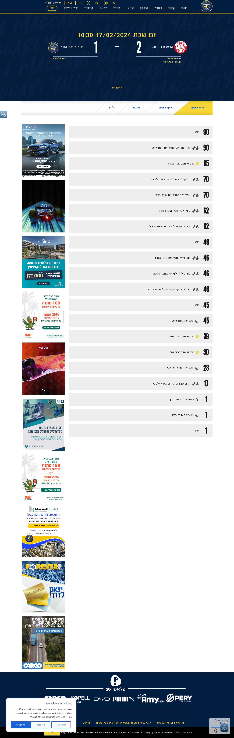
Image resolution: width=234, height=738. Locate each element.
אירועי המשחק (198, 108)
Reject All (40, 725)
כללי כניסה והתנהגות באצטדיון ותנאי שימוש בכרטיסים (123, 722)
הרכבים (136, 108)
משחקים (158, 8)
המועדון (144, 8)
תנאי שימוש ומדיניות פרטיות (171, 722)
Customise (61, 725)
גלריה (111, 108)
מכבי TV (130, 8)
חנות (52, 8)
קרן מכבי (88, 8)
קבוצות (171, 8)
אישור (52, 732)
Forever (103, 8)
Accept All (20, 725)
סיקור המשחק (165, 108)
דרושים (86, 722)
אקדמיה (117, 8)
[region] (41, 715)
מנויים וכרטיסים (71, 8)
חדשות (184, 8)
